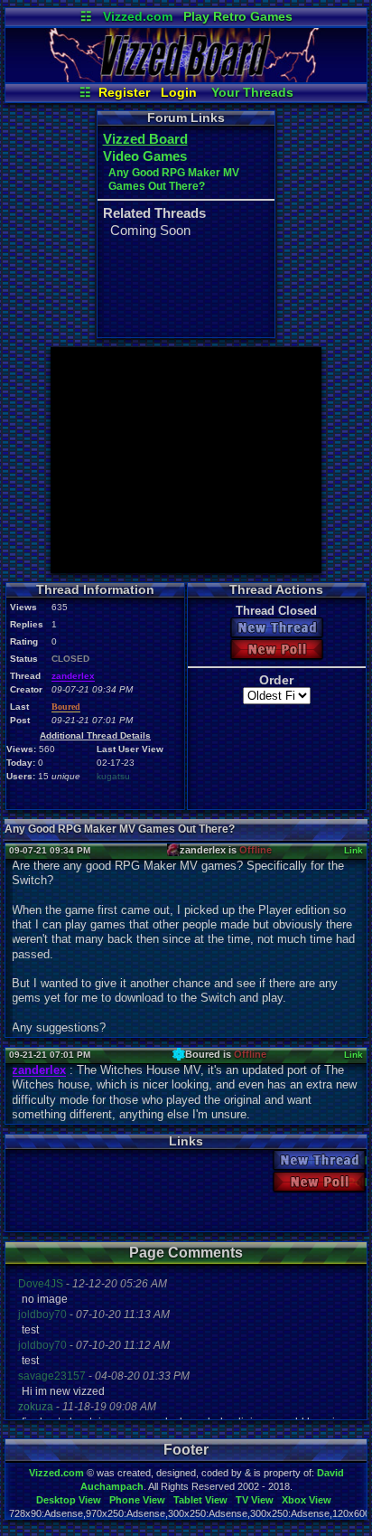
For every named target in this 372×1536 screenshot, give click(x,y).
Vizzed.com (137, 16)
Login (179, 92)
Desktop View (68, 1499)
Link (353, 850)
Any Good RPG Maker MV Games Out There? (173, 179)
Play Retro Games (238, 16)
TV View (255, 1499)
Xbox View (306, 1499)
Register (124, 92)
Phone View (137, 1499)
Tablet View (200, 1499)
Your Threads (252, 92)
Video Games (145, 156)
